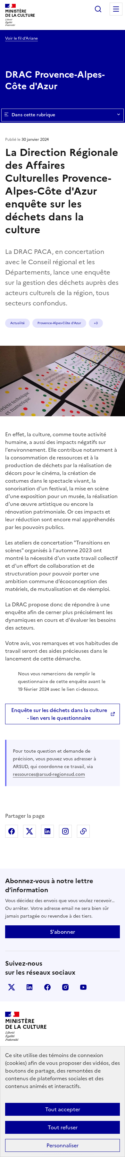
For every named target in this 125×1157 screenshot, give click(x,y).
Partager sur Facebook (11, 831)
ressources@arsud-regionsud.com (49, 774)
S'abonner (62, 932)
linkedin (29, 987)
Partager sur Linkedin (47, 831)
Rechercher (98, 9)
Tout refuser (63, 1127)
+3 (96, 323)
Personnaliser (62, 1145)
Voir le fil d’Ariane (21, 38)
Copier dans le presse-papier (83, 831)
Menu (116, 9)
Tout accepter (62, 1109)
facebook (47, 987)
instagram (65, 987)
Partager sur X (29, 831)
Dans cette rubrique (33, 114)
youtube (83, 987)
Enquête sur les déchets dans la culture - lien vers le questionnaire (59, 714)
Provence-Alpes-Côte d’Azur (59, 323)
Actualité (17, 323)
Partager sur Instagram (65, 831)
